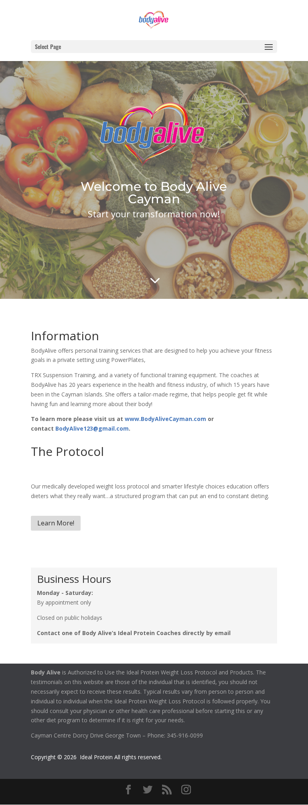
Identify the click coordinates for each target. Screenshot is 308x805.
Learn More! (55, 523)
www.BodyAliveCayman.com (165, 419)
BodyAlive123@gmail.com (92, 428)
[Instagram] (186, 790)
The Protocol (67, 451)
